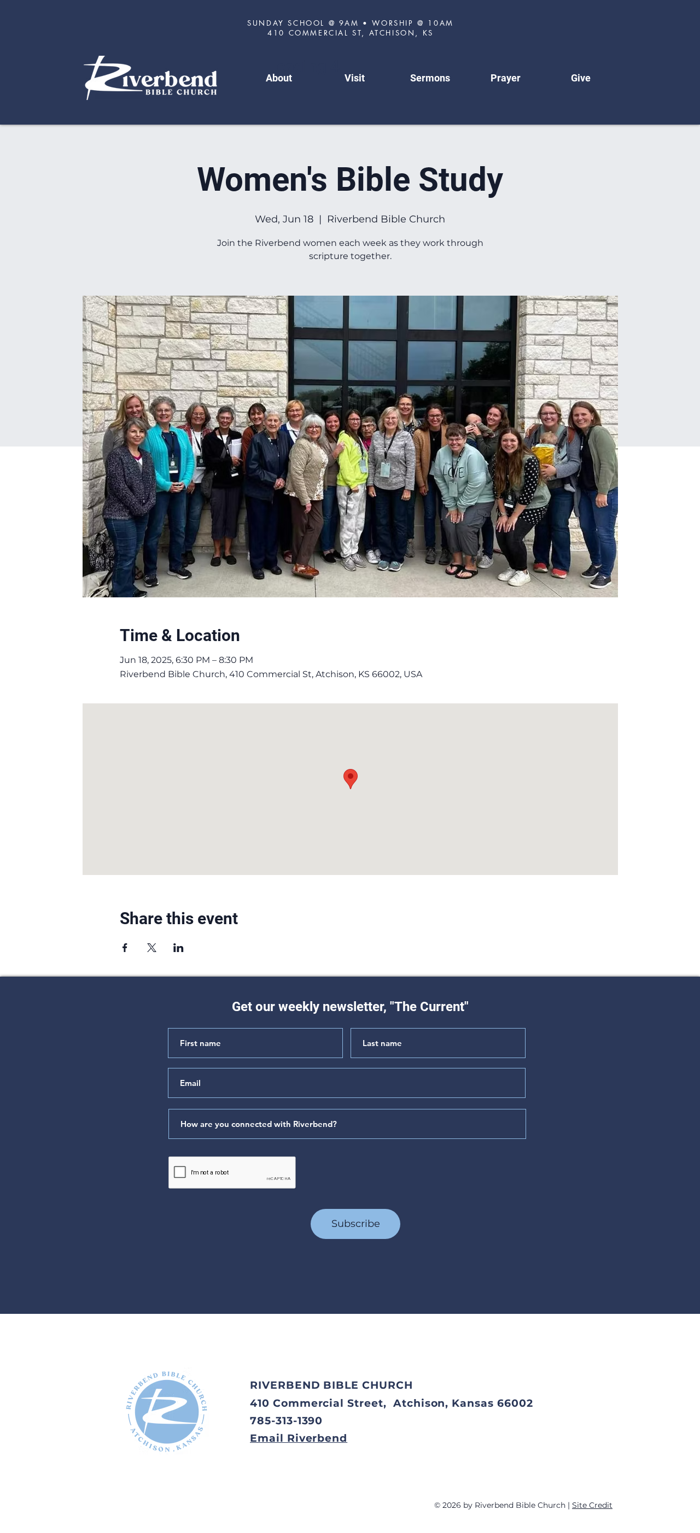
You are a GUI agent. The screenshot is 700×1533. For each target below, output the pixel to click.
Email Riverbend (298, 1438)
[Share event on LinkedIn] (178, 947)
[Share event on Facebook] (125, 947)
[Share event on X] (152, 947)
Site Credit (592, 1505)
